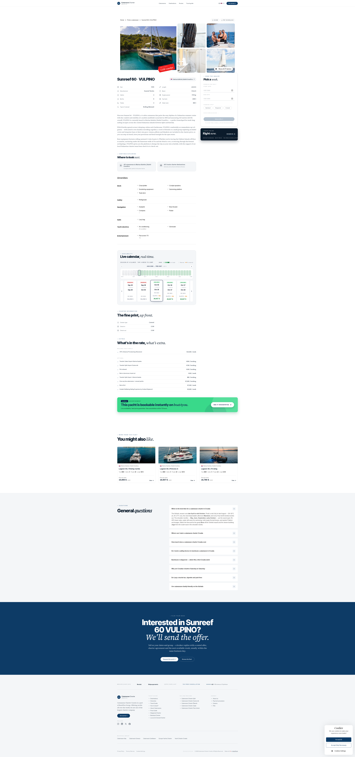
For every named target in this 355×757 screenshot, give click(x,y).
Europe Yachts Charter (165, 738)
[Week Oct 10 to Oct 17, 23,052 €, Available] (142, 272)
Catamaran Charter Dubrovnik (190, 701)
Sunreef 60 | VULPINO (149, 20)
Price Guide (153, 710)
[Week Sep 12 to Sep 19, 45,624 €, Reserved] (131, 272)
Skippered (218, 108)
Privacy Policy (120, 751)
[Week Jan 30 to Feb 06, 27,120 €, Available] (184, 272)
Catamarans (162, 3)
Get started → (232, 3)
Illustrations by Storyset (188, 751)
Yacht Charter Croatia (181, 738)
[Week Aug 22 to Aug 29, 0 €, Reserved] (123, 272)
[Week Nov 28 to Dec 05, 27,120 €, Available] (160, 272)
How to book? (154, 706)
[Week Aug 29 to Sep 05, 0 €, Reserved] (126, 272)
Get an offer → (219, 119)
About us (215, 698)
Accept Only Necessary (338, 745)
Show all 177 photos (225, 69)
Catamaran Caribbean (149, 738)
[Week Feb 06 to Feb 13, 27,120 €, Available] (187, 272)
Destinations (172, 3)
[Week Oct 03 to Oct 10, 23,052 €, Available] (139, 272)
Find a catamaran (133, 20)
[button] (130, 291)
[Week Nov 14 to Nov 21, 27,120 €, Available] (155, 272)
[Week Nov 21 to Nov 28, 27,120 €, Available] (158, 272)
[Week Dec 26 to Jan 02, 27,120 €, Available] (171, 272)
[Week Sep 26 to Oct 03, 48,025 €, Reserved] (137, 272)
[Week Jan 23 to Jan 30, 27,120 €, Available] (182, 272)
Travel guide (189, 3)
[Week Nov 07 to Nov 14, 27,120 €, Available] (153, 272)
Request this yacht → (169, 659)
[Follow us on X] (126, 724)
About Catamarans (155, 708)
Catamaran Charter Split (189, 698)
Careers (215, 703)
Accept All (338, 739)
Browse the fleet (187, 659)
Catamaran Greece (134, 738)
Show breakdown (211, 113)
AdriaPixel (235, 751)
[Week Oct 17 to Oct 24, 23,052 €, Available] (144, 272)
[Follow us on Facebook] (130, 724)
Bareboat (208, 108)
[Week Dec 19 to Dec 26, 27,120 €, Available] (168, 272)
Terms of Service (130, 751)
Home (122, 20)
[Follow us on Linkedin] (122, 724)
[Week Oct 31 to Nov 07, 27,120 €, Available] (150, 272)
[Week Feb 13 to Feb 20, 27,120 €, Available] (190, 272)
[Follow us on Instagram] (118, 724)
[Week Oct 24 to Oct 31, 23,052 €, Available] (147, 272)
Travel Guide (154, 703)
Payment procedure (218, 701)
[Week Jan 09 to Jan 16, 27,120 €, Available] (176, 272)
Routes (181, 3)
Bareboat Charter (155, 715)
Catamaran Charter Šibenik (189, 703)
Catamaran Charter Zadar (189, 706)
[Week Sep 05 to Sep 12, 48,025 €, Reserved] (129, 272)
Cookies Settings (140, 751)
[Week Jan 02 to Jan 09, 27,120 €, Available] (174, 272)
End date (207, 94)
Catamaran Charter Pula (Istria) (191, 708)
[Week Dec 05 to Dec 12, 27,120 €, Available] (163, 272)
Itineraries (153, 701)
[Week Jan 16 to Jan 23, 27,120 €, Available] (179, 272)
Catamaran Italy (121, 738)
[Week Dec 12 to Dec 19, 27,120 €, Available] (166, 272)
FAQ (214, 706)
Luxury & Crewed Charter (157, 718)
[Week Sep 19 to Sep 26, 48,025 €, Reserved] (134, 272)
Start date (207, 86)
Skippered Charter (155, 713)
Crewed (227, 108)
